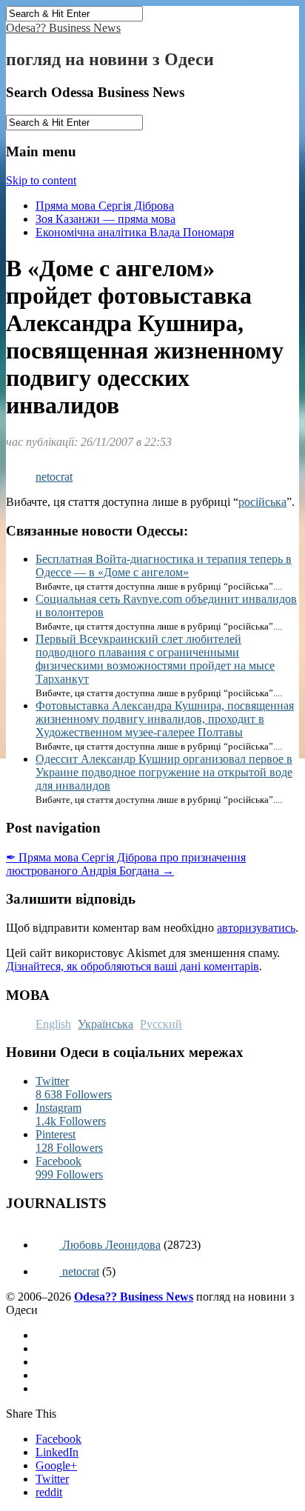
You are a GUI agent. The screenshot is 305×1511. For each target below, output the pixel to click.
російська (262, 502)
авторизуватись (256, 927)
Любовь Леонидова (110, 1244)
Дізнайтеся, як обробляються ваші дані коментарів (132, 966)
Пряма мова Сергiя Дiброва (105, 205)
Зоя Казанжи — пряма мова (105, 219)
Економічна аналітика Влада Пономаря (135, 232)
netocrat (54, 476)
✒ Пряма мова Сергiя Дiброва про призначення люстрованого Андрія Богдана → (126, 864)
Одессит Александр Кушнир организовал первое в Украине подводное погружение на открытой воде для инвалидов (164, 772)
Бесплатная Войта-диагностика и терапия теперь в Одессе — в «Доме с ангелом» (164, 565)
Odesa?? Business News (63, 27)
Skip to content (41, 180)
